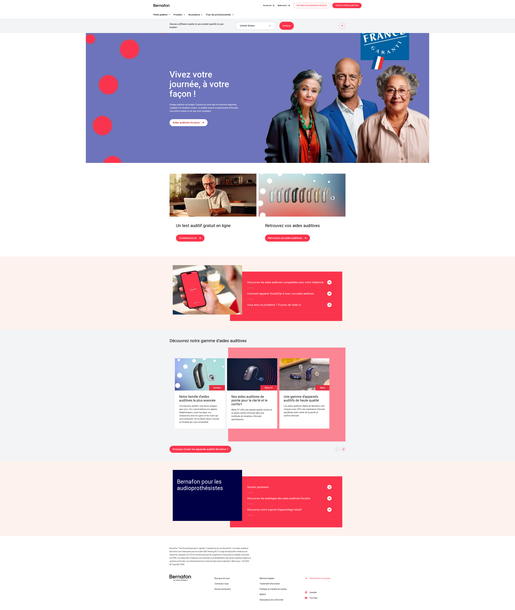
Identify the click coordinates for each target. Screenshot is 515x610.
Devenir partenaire (223, 589)
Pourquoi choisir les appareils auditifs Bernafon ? (200, 449)
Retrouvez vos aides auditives (285, 238)
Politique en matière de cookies (273, 589)
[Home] (161, 5)
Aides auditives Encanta (186, 122)
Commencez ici (187, 238)
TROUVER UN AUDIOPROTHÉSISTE (311, 5)
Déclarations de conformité (271, 600)
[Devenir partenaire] (329, 487)
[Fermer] (342, 26)
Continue (287, 26)
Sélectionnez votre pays (320, 578)
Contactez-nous (222, 584)
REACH (263, 594)
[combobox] (254, 26)
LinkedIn (313, 592)
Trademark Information (270, 584)
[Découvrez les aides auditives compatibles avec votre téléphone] (329, 282)
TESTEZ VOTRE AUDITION (347, 5)
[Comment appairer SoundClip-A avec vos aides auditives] (329, 293)
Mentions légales (267, 578)
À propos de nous (222, 578)
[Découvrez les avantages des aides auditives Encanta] (329, 498)
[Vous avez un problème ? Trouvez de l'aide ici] (329, 305)
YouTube (313, 598)
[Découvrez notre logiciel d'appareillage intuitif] (329, 509)
